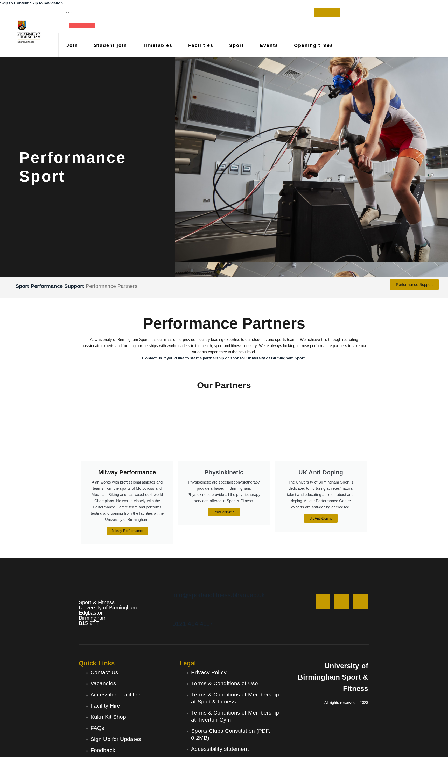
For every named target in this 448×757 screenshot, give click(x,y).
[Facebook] (341, 601)
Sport (236, 45)
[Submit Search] (327, 12)
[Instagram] (323, 601)
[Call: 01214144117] (180, 610)
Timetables (157, 45)
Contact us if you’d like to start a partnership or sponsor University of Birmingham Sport (223, 358)
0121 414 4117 (192, 623)
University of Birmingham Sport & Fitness (333, 677)
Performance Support (57, 286)
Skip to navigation (46, 3)
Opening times (313, 45)
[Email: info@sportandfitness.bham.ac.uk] (180, 581)
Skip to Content (14, 3)
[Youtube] (360, 601)
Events (269, 45)
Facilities (200, 45)
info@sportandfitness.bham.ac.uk (218, 595)
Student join (110, 45)
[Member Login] (82, 25)
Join (72, 45)
